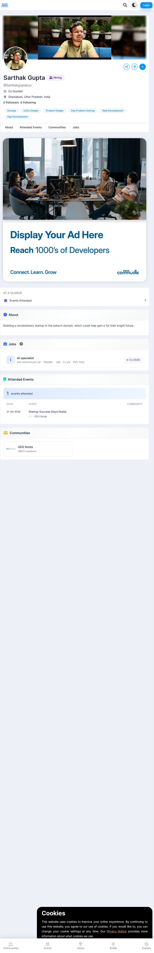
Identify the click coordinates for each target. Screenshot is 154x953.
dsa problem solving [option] (83, 110)
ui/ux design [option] (30, 110)
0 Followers (11, 102)
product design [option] (54, 110)
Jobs (12, 344)
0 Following (28, 102)
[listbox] (74, 114)
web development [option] (112, 110)
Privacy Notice (117, 931)
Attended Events (21, 379)
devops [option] (11, 110)
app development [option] (17, 116)
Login (146, 5)
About (13, 315)
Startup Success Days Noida (47, 411)
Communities (20, 433)
